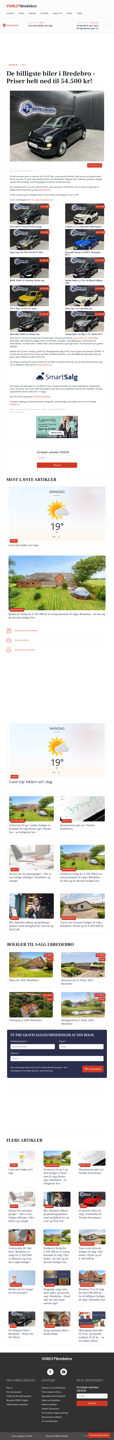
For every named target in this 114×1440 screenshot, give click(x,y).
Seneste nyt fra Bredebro (53, 1387)
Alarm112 (10, 13)
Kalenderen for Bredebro (54, 1396)
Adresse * (14, 1053)
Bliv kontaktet (93, 1069)
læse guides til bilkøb (83, 338)
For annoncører (13, 1392)
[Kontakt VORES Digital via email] (63, 1372)
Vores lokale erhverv (51, 1392)
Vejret (79, 13)
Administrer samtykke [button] (17, 1404)
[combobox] (12, 1058)
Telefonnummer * (18, 1041)
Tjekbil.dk (14, 404)
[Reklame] (57, 427)
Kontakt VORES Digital (17, 1400)
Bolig (21, 13)
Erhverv (32, 13)
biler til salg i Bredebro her (40, 199)
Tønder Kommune (50, 1408)
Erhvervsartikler (49, 1404)
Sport (69, 13)
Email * (62, 1041)
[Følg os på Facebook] (50, 1372)
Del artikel (92, 165)
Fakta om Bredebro (51, 1400)
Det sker (44, 13)
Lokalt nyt (58, 13)
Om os (9, 1387)
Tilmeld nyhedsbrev (99, 1435)
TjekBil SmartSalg (41, 396)
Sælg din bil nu (45, 364)
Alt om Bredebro (50, 1421)
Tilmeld (57, 465)
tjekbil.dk (45, 189)
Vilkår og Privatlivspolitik (18, 1396)
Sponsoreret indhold (51, 1417)
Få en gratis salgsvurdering (55, 1412)
